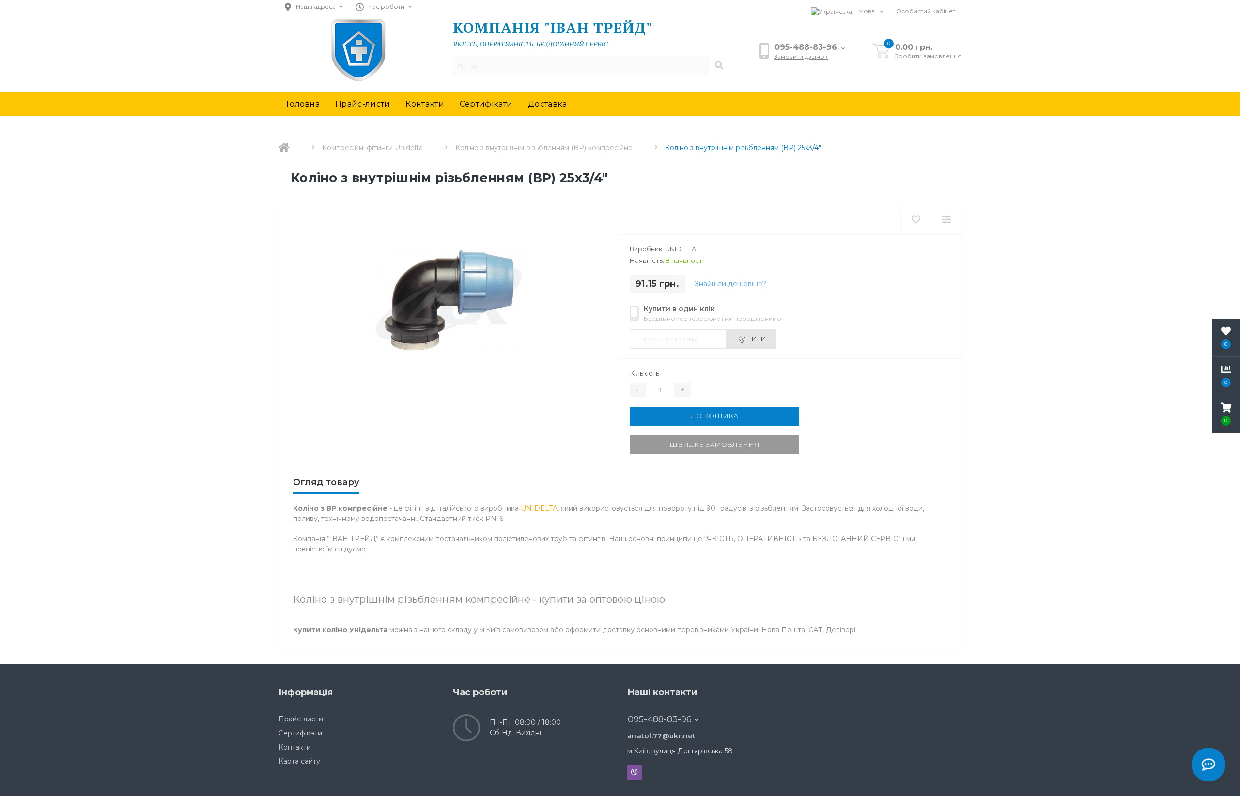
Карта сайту (299, 761)
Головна (303, 103)
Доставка (547, 103)
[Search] (719, 66)
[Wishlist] (915, 220)
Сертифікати (486, 103)
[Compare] (946, 220)
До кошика (714, 416)
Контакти (424, 103)
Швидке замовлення (714, 444)
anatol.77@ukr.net (661, 736)
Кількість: (645, 373)
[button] (1226, 414)
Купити (751, 338)
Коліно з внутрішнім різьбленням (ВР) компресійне (544, 147)
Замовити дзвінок (801, 56)
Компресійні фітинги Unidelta (372, 147)
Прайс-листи (362, 103)
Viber (634, 772)
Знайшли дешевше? (730, 283)
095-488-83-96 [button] (660, 719)
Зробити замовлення (928, 56)
